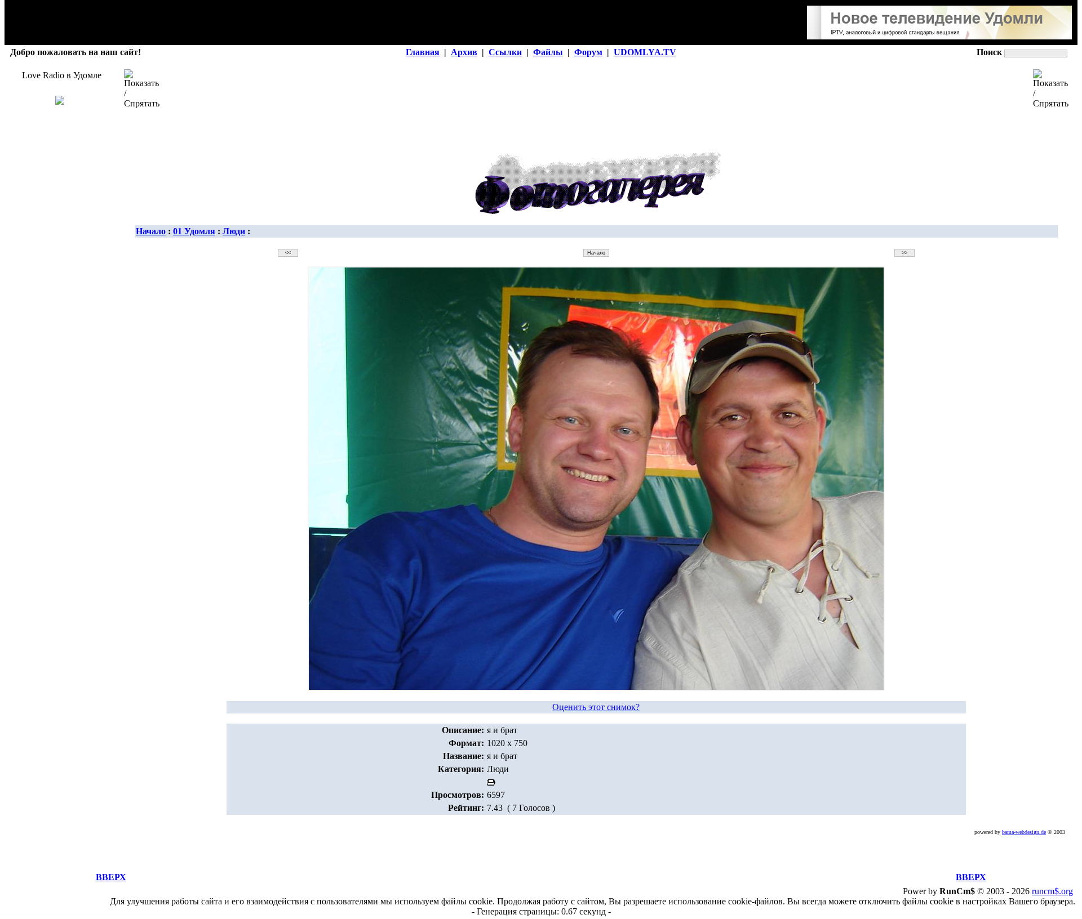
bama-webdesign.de (1024, 832)
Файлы (548, 52)
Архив (464, 52)
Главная (423, 52)
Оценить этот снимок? (596, 707)
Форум (588, 52)
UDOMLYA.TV (645, 52)
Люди (234, 231)
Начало (151, 231)
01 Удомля (194, 231)
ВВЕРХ (111, 877)
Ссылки (505, 52)
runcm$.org (1052, 891)
